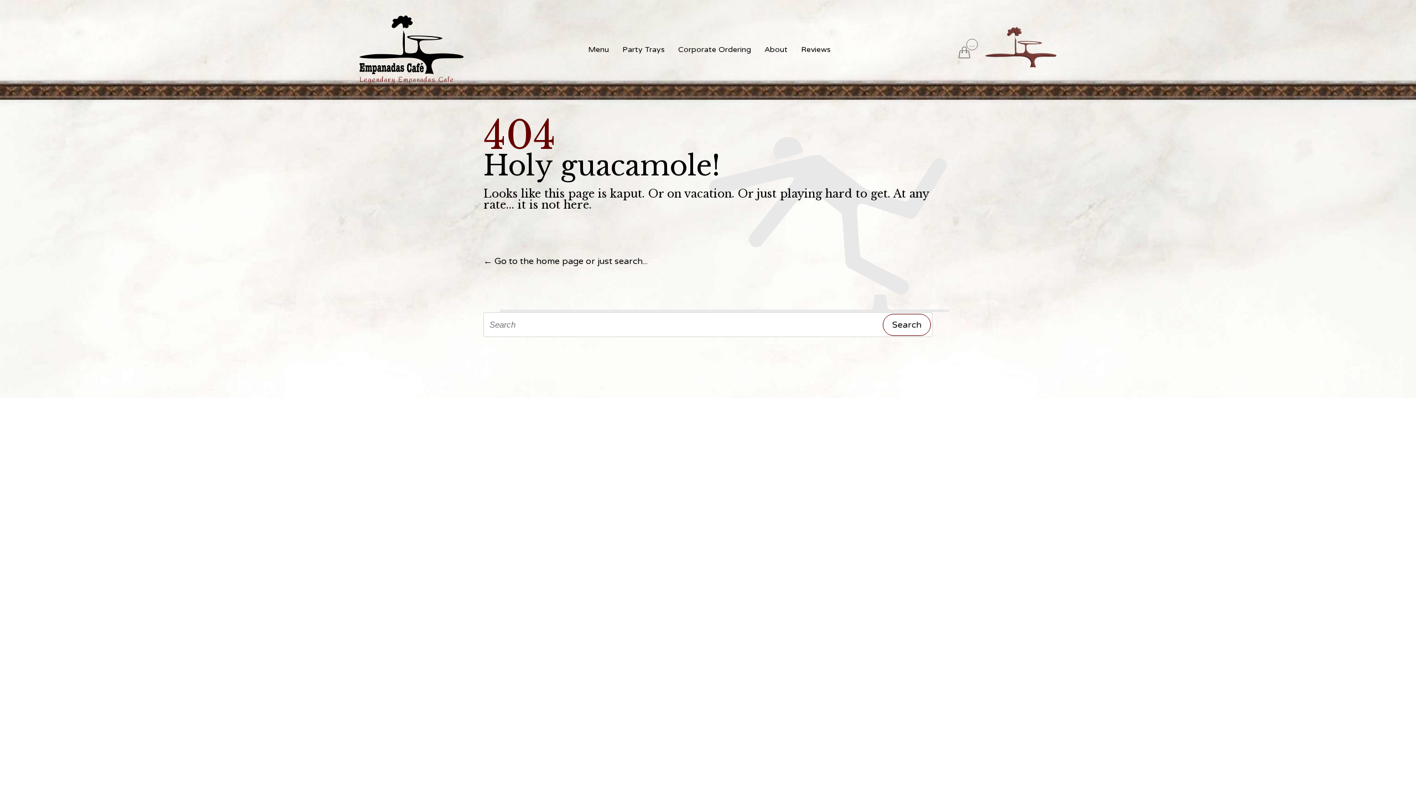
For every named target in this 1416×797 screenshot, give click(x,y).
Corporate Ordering (714, 49)
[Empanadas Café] (412, 44)
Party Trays (643, 49)
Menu (598, 49)
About (776, 49)
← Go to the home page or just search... (565, 261)
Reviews (816, 49)
